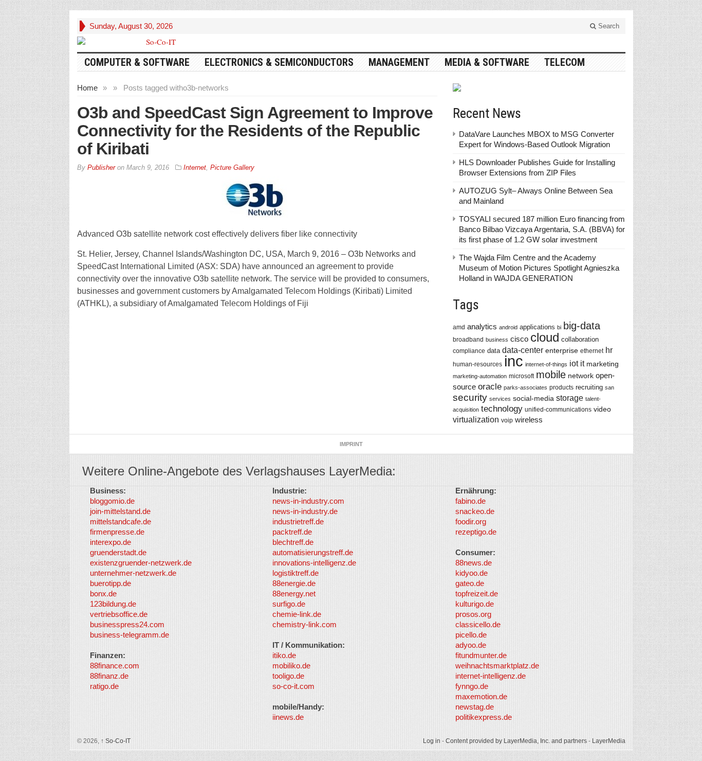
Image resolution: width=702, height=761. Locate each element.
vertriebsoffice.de (118, 614)
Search (607, 26)
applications (537, 327)
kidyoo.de (471, 573)
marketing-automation (480, 376)
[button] (22, 738)
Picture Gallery (232, 167)
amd (459, 327)
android (508, 327)
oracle (490, 386)
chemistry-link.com (304, 624)
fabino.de (470, 501)
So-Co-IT (116, 741)
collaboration (580, 339)
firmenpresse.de (117, 531)
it (582, 363)
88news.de (473, 562)
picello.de (471, 634)
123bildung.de (113, 603)
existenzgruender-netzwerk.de (141, 562)
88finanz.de (109, 675)
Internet (194, 167)
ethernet (591, 351)
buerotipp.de (110, 583)
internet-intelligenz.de (490, 675)
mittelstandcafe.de (120, 521)
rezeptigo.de (475, 531)
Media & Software (487, 62)
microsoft (521, 376)
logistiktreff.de (295, 573)
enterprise (561, 350)
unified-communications (558, 409)
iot (573, 363)
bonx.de (103, 593)
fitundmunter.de (481, 655)
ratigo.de (104, 686)
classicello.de (478, 624)
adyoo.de (470, 645)
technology (502, 409)
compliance (469, 351)
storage (569, 398)
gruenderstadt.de (118, 552)
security (470, 397)
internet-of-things (546, 364)
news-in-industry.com (308, 501)
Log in (431, 741)
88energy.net (294, 593)
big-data (581, 325)
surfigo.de (288, 603)
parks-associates (525, 387)
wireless (529, 419)
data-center (522, 350)
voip (507, 420)
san (609, 387)
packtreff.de (292, 531)
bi (559, 327)
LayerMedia (608, 741)
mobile (551, 374)
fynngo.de (471, 686)
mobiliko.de (291, 665)
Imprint (351, 444)
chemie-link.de (296, 614)
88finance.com (114, 665)
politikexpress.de (483, 717)
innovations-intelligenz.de (314, 562)
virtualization (476, 419)
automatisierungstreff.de (312, 552)
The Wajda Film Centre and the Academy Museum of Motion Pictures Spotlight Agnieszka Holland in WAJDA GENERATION (539, 267)
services (500, 399)
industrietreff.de (298, 521)
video (602, 409)
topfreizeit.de (476, 593)
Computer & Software (137, 62)
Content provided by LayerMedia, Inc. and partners (516, 741)
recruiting (589, 387)
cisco (519, 338)
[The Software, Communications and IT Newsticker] (156, 42)
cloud (544, 337)
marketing (602, 364)
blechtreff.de (292, 542)
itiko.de (284, 655)
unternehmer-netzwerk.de (133, 573)
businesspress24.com (127, 624)
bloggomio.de (112, 501)
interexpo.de (110, 542)
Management (399, 62)
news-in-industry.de (305, 511)
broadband (468, 339)
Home (87, 87)
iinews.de (288, 717)
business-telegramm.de (129, 634)
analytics (482, 326)
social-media (533, 398)
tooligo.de (288, 675)
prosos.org (473, 614)
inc (513, 360)
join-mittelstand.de (120, 511)
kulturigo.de (474, 603)
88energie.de (294, 583)
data (493, 351)
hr (609, 350)
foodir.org (470, 521)
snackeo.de (474, 511)
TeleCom (564, 62)
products (561, 387)
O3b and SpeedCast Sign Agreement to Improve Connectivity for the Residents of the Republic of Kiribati (255, 130)
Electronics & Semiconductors (279, 62)
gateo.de (469, 583)
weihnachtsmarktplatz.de (497, 665)
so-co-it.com (293, 686)
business (497, 340)
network (581, 375)
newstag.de (474, 706)
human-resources (477, 364)
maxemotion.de (481, 696)
